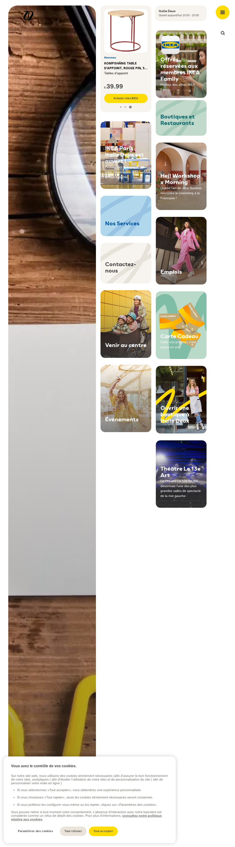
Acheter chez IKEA (125, 98)
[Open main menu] (222, 12)
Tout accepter (103, 831)
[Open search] (222, 33)
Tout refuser (73, 831)
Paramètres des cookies (35, 831)
